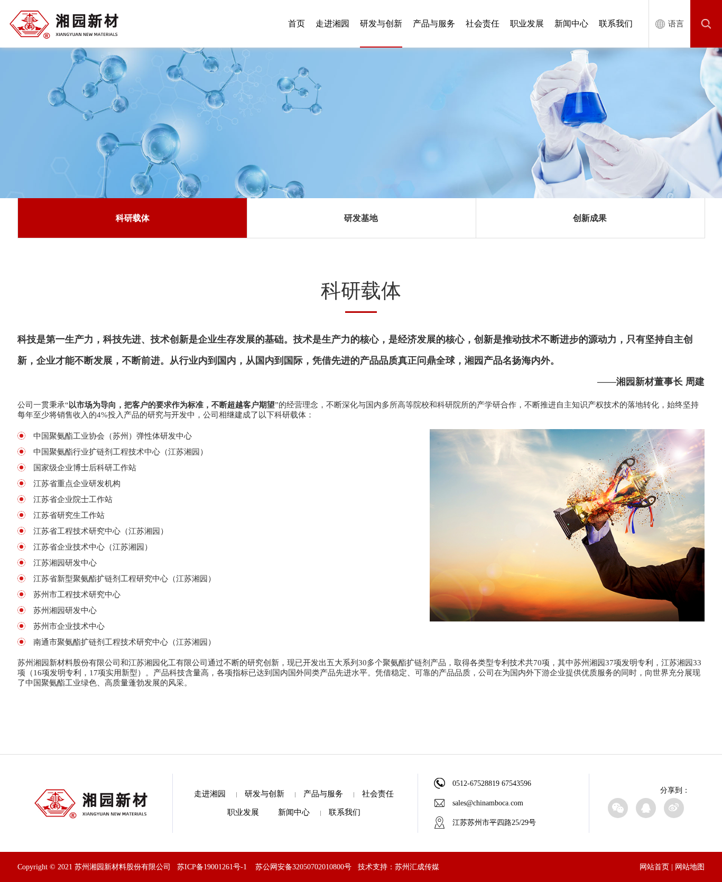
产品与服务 (434, 23)
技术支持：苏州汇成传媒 (398, 867)
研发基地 (361, 217)
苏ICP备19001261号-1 (212, 867)
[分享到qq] (646, 808)
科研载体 (133, 217)
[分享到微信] (618, 808)
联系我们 (616, 23)
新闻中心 (571, 23)
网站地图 (690, 867)
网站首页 (654, 867)
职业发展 (527, 23)
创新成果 (590, 217)
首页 (296, 23)
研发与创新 (381, 23)
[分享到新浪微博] (674, 808)
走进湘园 (332, 23)
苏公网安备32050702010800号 (303, 867)
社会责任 (482, 23)
